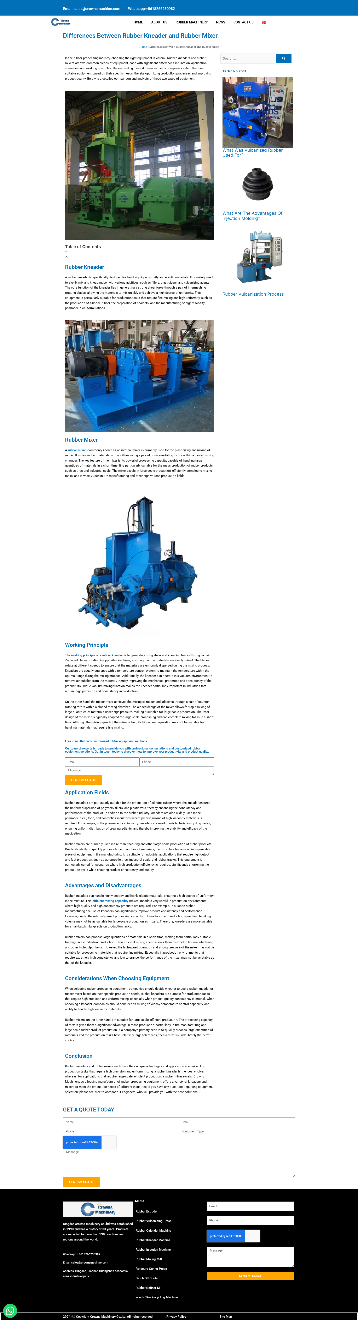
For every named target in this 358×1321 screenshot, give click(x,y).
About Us (159, 22)
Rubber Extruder (147, 1211)
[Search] (283, 58)
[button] (139, 251)
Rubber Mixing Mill (149, 1259)
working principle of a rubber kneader (97, 655)
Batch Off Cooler (147, 1278)
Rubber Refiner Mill (149, 1288)
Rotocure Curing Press (151, 1269)
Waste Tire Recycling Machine (157, 1297)
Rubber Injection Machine (153, 1250)
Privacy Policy (176, 1317)
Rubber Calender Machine (153, 1230)
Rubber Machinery (192, 22)
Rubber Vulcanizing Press (154, 1221)
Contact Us (243, 22)
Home (138, 22)
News (220, 22)
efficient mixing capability (110, 901)
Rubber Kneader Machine (153, 1240)
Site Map (226, 1317)
